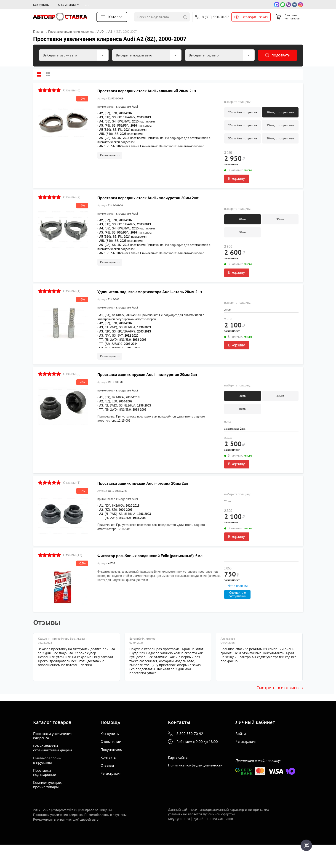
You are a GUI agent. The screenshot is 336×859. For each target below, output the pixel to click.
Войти (240, 733)
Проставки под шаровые (44, 772)
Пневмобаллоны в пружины (47, 760)
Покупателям (112, 749)
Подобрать (281, 55)
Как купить (41, 5)
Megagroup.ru (179, 818)
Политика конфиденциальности (195, 765)
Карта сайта (177, 757)
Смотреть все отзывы (277, 687)
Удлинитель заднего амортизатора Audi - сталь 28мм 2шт (149, 292)
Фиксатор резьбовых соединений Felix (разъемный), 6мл (150, 556)
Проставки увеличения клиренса (52, 735)
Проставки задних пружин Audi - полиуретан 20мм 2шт (147, 375)
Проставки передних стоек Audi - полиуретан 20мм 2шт (148, 198)
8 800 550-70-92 (189, 733)
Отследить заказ (255, 17)
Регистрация (111, 773)
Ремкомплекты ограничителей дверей (52, 748)
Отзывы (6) (71, 90)
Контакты (109, 757)
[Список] (39, 74)
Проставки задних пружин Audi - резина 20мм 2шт (143, 483)
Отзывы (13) (72, 555)
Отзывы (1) (71, 291)
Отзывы (107, 765)
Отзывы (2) (71, 197)
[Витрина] (48, 74)
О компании (67, 5)
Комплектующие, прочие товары (47, 784)
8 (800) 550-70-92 (215, 17)
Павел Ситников (220, 818)
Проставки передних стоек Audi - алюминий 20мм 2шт (146, 91)
